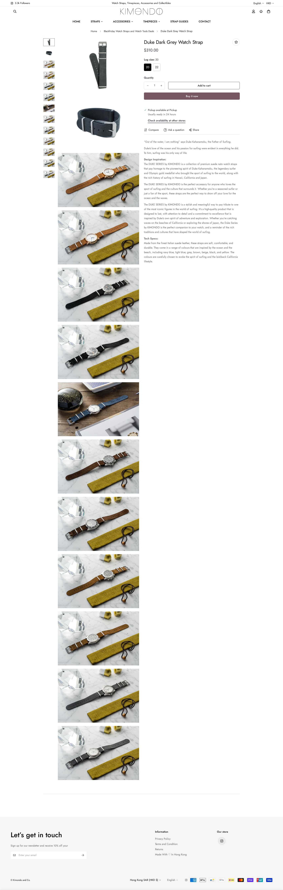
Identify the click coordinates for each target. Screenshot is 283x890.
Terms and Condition (166, 844)
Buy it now (192, 96)
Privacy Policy (162, 839)
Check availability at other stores (166, 120)
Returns (159, 849)
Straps (95, 21)
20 (147, 67)
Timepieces (150, 21)
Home (76, 21)
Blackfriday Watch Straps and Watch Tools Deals (129, 31)
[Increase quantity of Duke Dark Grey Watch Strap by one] (161, 85)
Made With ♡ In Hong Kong (171, 854)
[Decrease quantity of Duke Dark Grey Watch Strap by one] (147, 85)
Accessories (121, 21)
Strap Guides (179, 21)
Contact (205, 21)
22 (156, 67)
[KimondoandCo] (141, 11)
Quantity (149, 78)
